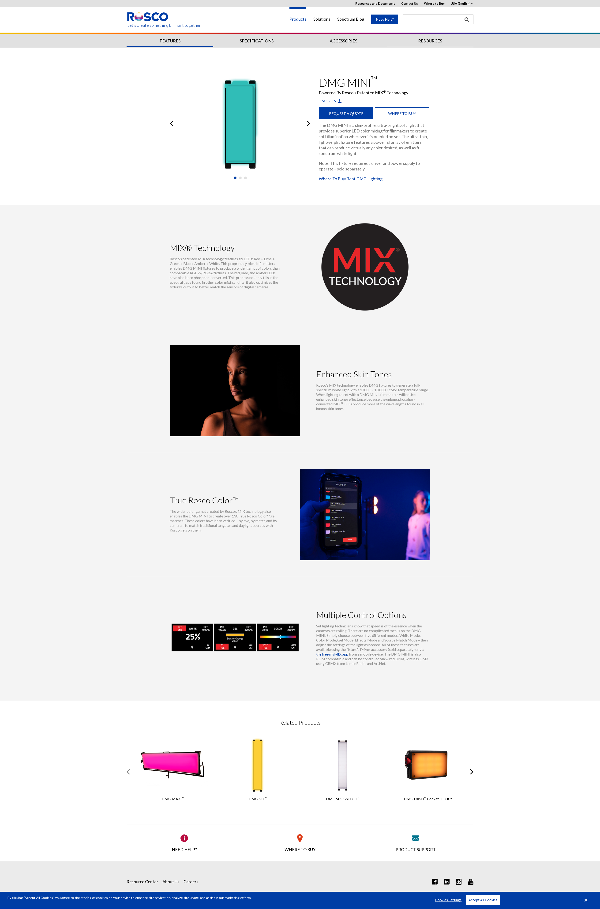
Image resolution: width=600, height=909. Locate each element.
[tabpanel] (240, 123)
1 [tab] (235, 178)
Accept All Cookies (483, 900)
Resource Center (142, 881)
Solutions (321, 19)
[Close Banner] (586, 900)
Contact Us (409, 3)
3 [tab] (245, 178)
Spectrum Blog (350, 19)
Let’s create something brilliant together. (148, 25)
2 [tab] (240, 178)
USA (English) (460, 3)
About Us (170, 881)
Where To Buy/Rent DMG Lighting (350, 178)
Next (308, 123)
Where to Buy (434, 3)
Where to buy (402, 113)
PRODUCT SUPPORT (416, 849)
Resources (430, 40)
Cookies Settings (448, 900)
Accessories (343, 40)
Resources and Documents (375, 3)
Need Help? (385, 19)
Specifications (257, 40)
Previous (171, 123)
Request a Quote (346, 113)
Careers (191, 881)
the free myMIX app (332, 654)
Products (297, 19)
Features (170, 40)
